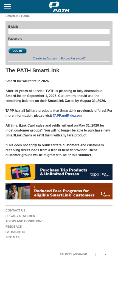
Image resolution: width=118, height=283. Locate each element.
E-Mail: (13, 26)
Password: (16, 38)
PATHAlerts (15, 231)
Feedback (13, 226)
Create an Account (45, 58)
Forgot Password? (73, 58)
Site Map (12, 237)
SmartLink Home (17, 16)
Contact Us (15, 210)
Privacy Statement (21, 216)
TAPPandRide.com (67, 116)
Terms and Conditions (24, 221)
